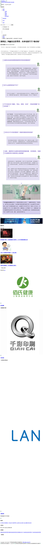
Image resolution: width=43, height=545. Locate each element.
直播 (6, 13)
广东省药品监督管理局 (27, 532)
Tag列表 (17, 522)
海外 (3, 22)
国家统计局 (20, 532)
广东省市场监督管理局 (36, 532)
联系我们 (6, 522)
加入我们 (21, 522)
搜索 (12, 24)
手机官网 (12, 2)
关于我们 (2, 522)
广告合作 (10, 522)
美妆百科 (4, 18)
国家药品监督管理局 (4, 532)
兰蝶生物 (2, 513)
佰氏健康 (2, 305)
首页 (3, 9)
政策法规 (7, 16)
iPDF (4, 20)
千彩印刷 (2, 357)
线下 (6, 12)
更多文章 (29, 522)
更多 (4, 270)
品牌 (6, 11)
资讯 (3, 10)
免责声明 (14, 522)
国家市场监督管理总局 (13, 532)
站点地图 (25, 522)
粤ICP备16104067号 (26, 542)
